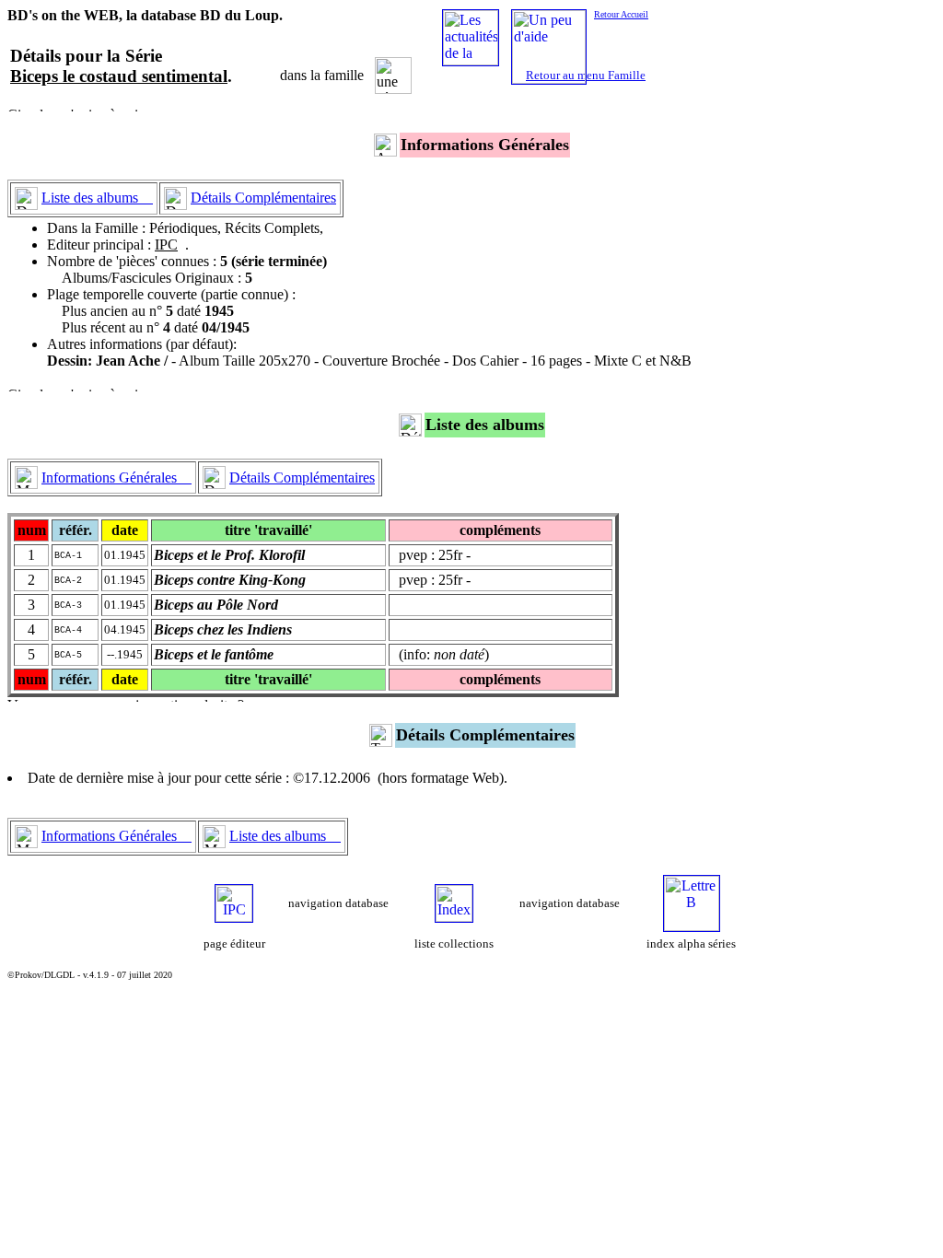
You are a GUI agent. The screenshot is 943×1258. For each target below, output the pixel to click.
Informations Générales (116, 477)
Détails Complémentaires (263, 197)
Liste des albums (97, 197)
